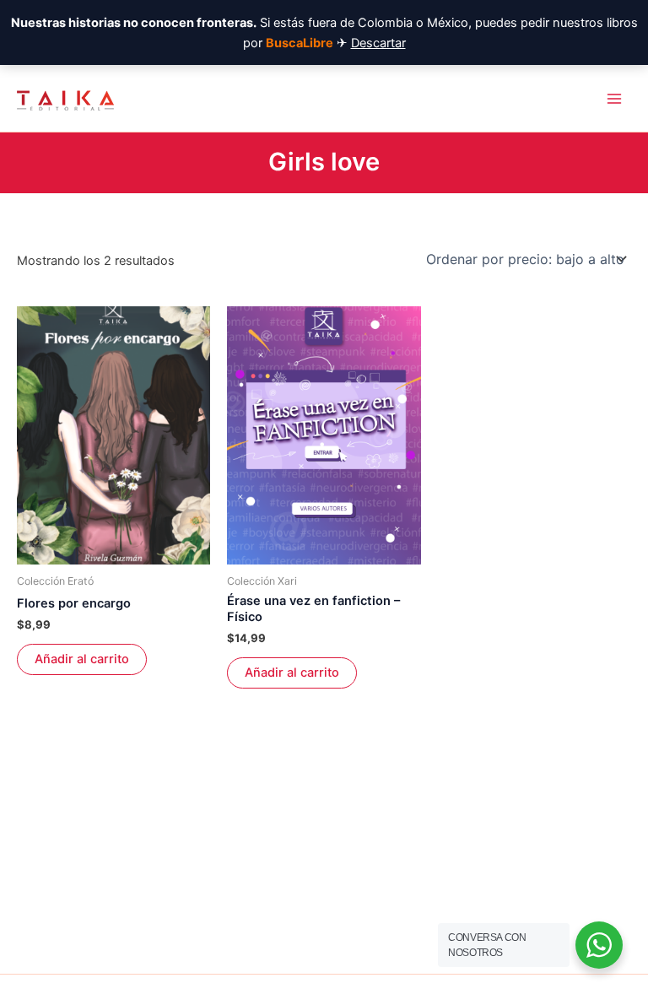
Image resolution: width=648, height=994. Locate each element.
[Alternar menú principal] (614, 98)
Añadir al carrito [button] (82, 659)
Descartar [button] (378, 43)
